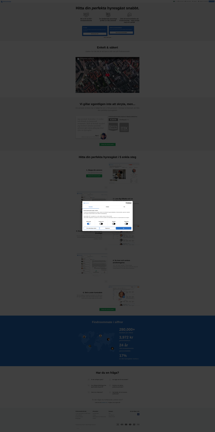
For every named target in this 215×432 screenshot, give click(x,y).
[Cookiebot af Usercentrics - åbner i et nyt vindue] (126, 203)
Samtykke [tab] (91, 206)
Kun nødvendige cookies (91, 228)
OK (123, 228)
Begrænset (107, 228)
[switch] (101, 224)
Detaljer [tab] (107, 206)
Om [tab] (124, 206)
